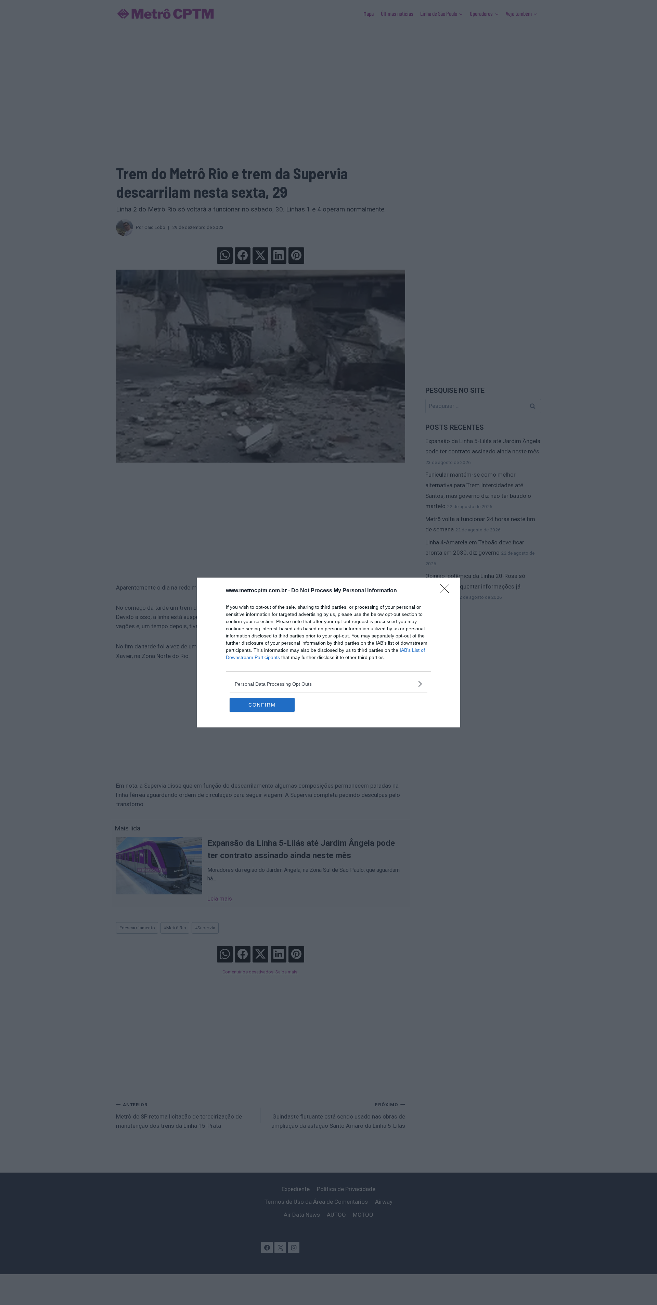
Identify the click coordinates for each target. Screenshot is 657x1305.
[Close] (446, 590)
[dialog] (328, 652)
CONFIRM (262, 705)
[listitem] (328, 683)
